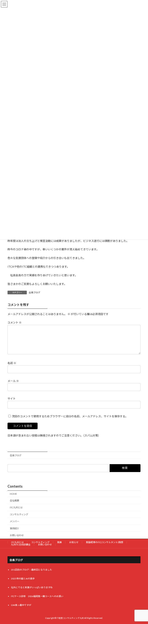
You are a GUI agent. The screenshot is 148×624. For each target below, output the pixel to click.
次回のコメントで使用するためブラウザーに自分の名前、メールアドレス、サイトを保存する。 (70, 416)
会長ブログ (34, 292)
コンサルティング (19, 514)
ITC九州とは (16, 507)
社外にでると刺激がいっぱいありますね (32, 587)
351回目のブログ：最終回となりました (31, 569)
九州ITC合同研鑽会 (20, 544)
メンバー (14, 521)
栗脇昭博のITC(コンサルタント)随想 (104, 542)
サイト (12, 398)
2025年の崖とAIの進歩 (23, 578)
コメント (15, 322)
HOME (13, 493)
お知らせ (73, 542)
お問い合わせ (17, 535)
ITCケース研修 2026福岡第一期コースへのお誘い (37, 596)
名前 (12, 363)
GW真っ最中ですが (21, 605)
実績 (59, 542)
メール (13, 381)
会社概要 (14, 500)
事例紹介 (14, 528)
